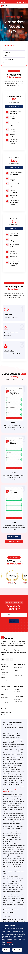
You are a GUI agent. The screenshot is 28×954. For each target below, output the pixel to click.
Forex (2, 669)
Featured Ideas (5, 700)
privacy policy (10, 942)
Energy (3, 674)
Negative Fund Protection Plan (18, 700)
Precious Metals (5, 672)
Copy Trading (4, 689)
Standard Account (18, 667)
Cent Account (17, 673)
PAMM (2, 692)
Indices (3, 677)
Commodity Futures (6, 680)
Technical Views (5, 697)
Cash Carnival (4, 715)
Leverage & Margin (18, 696)
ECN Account (17, 670)
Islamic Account (18, 675)
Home (8, 15)
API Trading (4, 694)
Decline (6, 950)
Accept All (17, 950)
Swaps (15, 694)
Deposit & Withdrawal (17, 690)
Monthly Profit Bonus (6, 712)
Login (24, 2)
